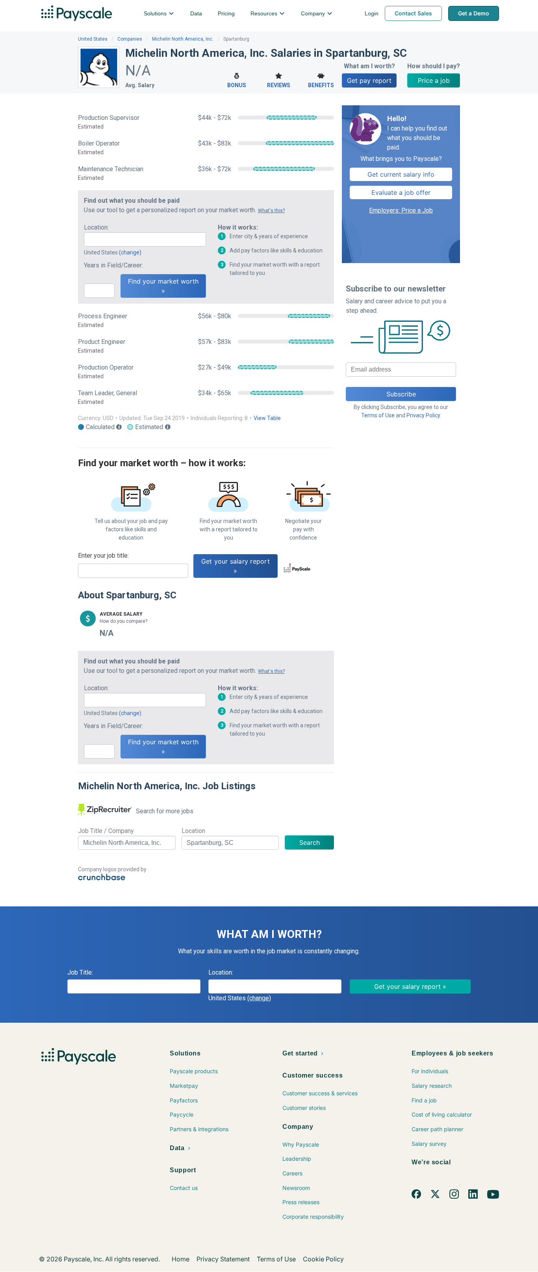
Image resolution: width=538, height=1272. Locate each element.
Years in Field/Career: (113, 265)
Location (193, 831)
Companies (129, 39)
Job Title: (80, 972)
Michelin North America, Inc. (182, 39)
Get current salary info (400, 174)
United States (93, 39)
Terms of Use (378, 415)
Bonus (236, 85)
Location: (96, 227)
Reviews (278, 85)
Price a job (434, 80)
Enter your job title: (103, 555)
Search (309, 842)
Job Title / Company (106, 831)
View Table (267, 418)
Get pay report (369, 80)
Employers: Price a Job (401, 210)
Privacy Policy (423, 415)
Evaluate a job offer (400, 192)
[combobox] (145, 239)
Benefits (321, 85)
